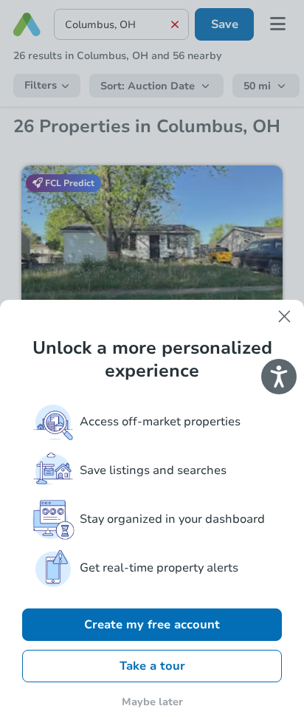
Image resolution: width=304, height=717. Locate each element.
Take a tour (152, 666)
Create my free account (152, 625)
